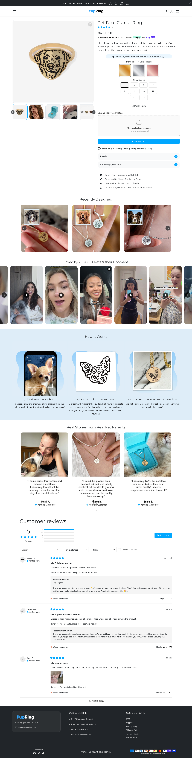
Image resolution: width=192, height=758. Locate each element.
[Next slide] (93, 112)
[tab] (93, 251)
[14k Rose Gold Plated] (153, 70)
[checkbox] (131, 549)
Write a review (163, 535)
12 (134, 97)
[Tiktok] (43, 753)
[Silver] (139, 70)
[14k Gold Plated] (125, 70)
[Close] (189, 3)
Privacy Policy (131, 726)
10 (143, 91)
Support (129, 722)
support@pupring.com (27, 727)
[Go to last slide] (12, 112)
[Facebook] (34, 753)
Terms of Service (132, 734)
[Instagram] (39, 753)
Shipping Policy (132, 730)
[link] (105, 27)
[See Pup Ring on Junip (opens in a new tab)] (101, 701)
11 (153, 91)
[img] (33, 560)
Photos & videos (129, 549)
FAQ (128, 719)
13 (143, 97)
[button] (17, 11)
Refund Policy (131, 738)
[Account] (171, 11)
